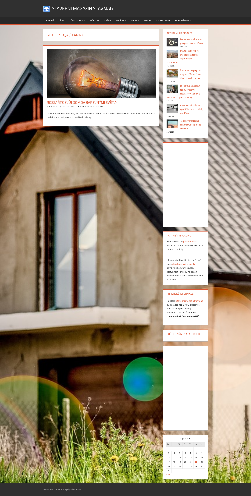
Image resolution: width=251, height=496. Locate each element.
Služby (147, 20)
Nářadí (107, 20)
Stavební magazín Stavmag (82, 8)
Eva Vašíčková (68, 106)
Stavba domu (163, 20)
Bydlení (50, 20)
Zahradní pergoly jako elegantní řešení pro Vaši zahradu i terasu (191, 74)
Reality (135, 20)
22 (196, 462)
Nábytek (94, 20)
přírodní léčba (190, 241)
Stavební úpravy (183, 20)
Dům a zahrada (77, 20)
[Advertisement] (185, 184)
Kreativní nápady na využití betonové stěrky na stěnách (192, 109)
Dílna (62, 20)
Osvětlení (121, 20)
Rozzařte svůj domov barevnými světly (82, 102)
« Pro (168, 474)
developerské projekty (183, 263)
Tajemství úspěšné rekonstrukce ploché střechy (190, 124)
